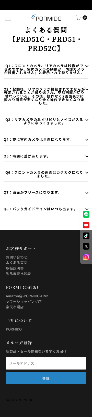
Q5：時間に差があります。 (27, 155)
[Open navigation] (8, 17)
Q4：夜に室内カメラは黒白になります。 (39, 139)
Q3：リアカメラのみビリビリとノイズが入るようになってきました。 (44, 121)
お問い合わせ (16, 257)
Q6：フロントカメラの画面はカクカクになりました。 (44, 174)
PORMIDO (14, 329)
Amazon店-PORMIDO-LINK (27, 295)
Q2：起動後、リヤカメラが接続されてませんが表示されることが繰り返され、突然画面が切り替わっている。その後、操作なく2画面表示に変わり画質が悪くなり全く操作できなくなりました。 (44, 96)
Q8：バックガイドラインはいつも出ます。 (40, 208)
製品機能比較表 (18, 273)
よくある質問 (16, 262)
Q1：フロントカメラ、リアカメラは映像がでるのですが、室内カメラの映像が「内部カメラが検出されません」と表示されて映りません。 (44, 69)
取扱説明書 (15, 268)
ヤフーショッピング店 (24, 301)
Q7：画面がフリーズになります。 (33, 192)
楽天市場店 (15, 306)
